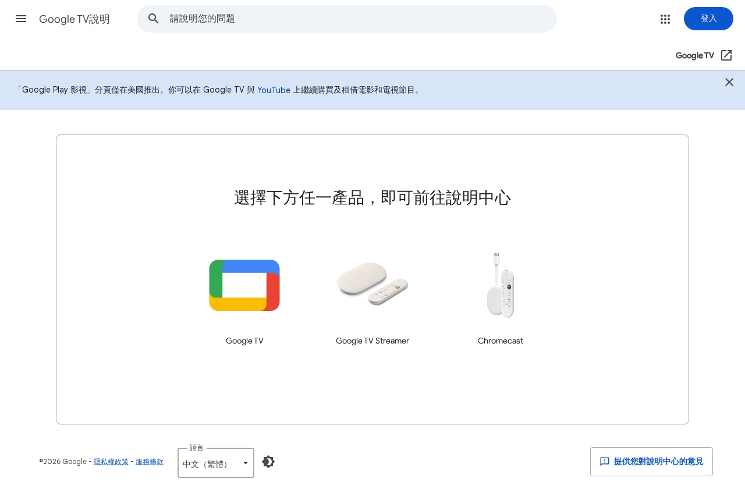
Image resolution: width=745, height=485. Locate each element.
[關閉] (729, 84)
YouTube (273, 90)
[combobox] (363, 18)
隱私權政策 (111, 461)
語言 (197, 447)
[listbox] (216, 463)
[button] (21, 19)
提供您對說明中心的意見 (658, 461)
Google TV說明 (74, 19)
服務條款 (150, 461)
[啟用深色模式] (268, 462)
